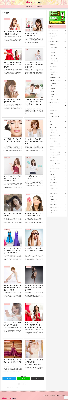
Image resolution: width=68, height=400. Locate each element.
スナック (59, 55)
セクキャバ (59, 58)
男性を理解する (58, 204)
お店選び (58, 44)
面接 (59, 91)
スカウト (59, 88)
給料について (58, 96)
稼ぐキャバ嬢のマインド (58, 207)
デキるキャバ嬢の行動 (58, 154)
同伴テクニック (58, 171)
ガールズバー (59, 47)
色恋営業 (59, 177)
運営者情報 (59, 395)
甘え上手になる (58, 201)
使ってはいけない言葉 (58, 168)
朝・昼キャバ (59, 61)
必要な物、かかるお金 (58, 77)
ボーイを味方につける (58, 163)
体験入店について (58, 72)
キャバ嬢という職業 (58, 41)
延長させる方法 (58, 188)
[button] (37, 378)
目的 (58, 124)
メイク (58, 105)
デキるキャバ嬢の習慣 (58, 152)
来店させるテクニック (58, 196)
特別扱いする (58, 199)
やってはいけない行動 (58, 135)
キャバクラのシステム (58, 30)
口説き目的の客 (58, 74)
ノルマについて (58, 66)
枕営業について (59, 83)
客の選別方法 (58, 182)
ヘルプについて (58, 157)
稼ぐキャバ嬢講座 (58, 127)
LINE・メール (58, 130)
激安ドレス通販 (46, 395)
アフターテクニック (58, 138)
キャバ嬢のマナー (58, 141)
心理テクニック (58, 190)
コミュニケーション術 (58, 143)
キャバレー (59, 50)
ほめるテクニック (58, 132)
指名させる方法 (58, 193)
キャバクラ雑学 (58, 36)
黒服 (58, 38)
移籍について (58, 94)
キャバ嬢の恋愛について (58, 116)
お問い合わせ (64, 395)
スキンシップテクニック (58, 146)
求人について (58, 85)
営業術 (58, 174)
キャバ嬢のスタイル (58, 102)
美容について (58, 110)
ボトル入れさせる (58, 160)
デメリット (58, 63)
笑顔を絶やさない (58, 210)
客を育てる (58, 185)
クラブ (59, 52)
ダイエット (58, 119)
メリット (58, 69)
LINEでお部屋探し (53, 395)
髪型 (58, 113)
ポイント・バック (59, 99)
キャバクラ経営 (58, 33)
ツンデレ (58, 149)
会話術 (58, 166)
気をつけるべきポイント (58, 80)
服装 (58, 107)
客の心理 (58, 179)
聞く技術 (58, 212)
